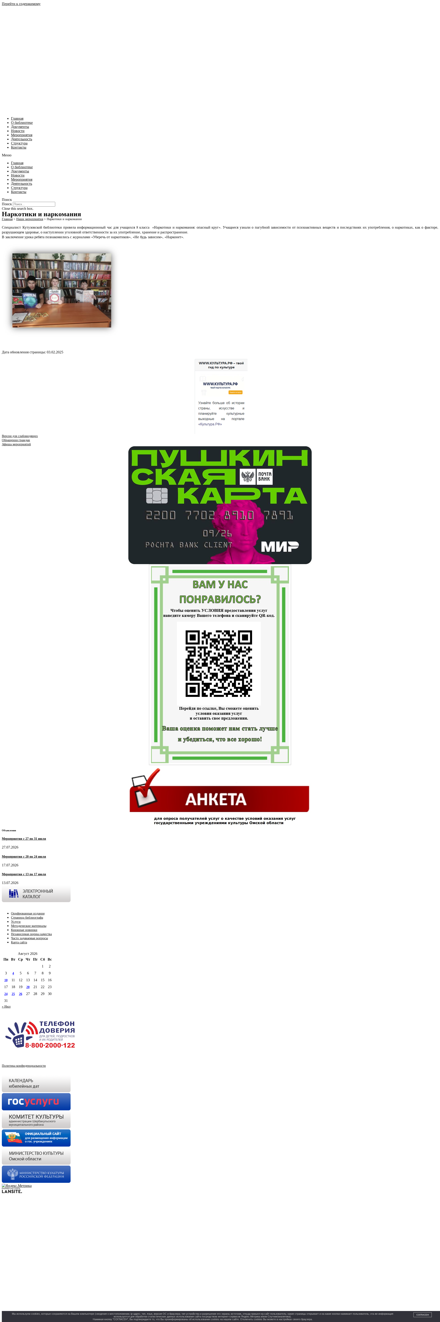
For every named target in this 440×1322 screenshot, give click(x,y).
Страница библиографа (27, 917)
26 (20, 994)
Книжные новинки (24, 930)
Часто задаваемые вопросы (29, 938)
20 (28, 987)
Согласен (422, 1315)
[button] (220, 155)
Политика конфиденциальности (24, 1065)
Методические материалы (28, 926)
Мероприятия (21, 135)
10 (6, 980)
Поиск (7, 204)
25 (13, 994)
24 (6, 994)
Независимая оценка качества (31, 934)
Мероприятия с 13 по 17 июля (24, 874)
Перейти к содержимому (21, 4)
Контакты (18, 147)
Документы (20, 127)
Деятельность (21, 139)
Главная (17, 118)
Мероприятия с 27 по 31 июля (24, 838)
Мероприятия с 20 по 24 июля (24, 856)
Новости (18, 131)
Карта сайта (19, 942)
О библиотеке (22, 123)
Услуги (16, 921)
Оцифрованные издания (27, 913)
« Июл (6, 1006)
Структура (19, 143)
